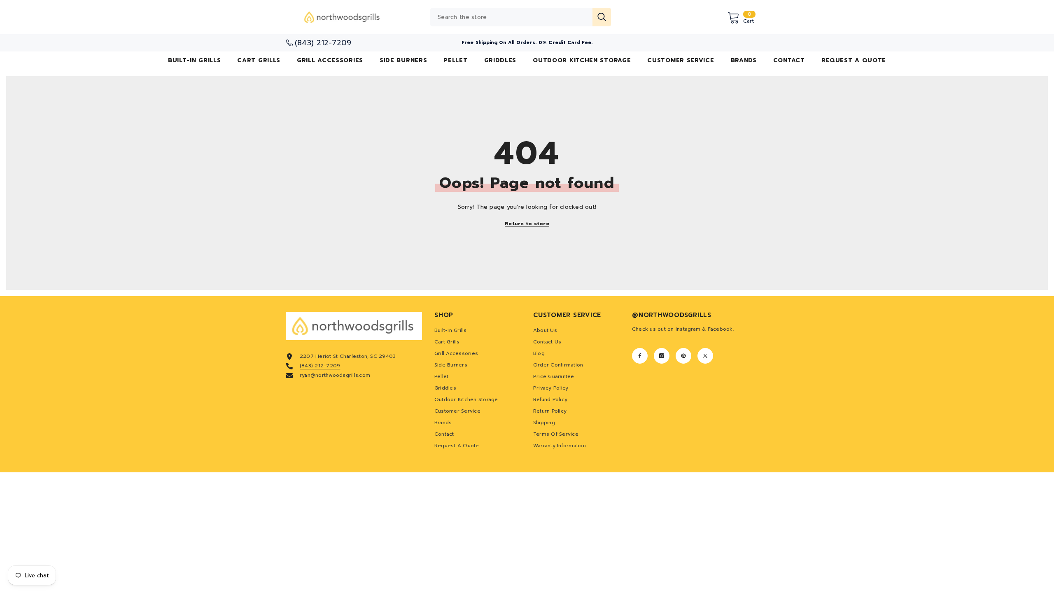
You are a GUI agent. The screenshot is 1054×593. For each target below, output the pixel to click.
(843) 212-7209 (320, 365)
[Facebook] (640, 356)
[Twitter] (705, 356)
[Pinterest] (683, 356)
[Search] (520, 17)
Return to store (527, 223)
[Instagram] (661, 356)
